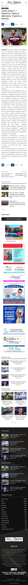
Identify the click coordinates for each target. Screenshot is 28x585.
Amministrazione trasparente (20, 580)
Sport (6, 6)
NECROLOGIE (12, 572)
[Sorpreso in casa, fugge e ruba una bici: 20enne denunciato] (5, 376)
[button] (2, 3)
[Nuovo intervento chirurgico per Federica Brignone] (5, 369)
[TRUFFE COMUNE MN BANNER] (14, 263)
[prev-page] (2, 210)
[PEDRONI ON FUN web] (14, 272)
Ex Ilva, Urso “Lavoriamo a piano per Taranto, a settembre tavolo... (20, 418)
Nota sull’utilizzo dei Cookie (7, 580)
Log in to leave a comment (14, 219)
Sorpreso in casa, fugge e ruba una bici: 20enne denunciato (7, 418)
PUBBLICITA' (8, 574)
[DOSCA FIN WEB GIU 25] (14, 303)
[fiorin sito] (14, 351)
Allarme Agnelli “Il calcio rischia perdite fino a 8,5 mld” (21, 175)
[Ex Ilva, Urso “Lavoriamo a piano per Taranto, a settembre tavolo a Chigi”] (5, 383)
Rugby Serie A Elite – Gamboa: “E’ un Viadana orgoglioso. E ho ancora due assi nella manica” (17, 187)
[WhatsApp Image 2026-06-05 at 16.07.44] (14, 241)
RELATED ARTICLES (6, 182)
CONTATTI (5, 572)
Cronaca (3, 414)
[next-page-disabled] (5, 210)
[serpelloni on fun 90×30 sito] (14, 343)
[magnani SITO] (14, 281)
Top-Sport (6, 8)
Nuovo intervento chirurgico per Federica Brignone (20, 403)
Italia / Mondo (17, 399)
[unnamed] (14, 334)
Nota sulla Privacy (11, 579)
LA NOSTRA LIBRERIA (18, 574)
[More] (21, 24)
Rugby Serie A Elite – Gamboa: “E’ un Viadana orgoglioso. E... (7, 403)
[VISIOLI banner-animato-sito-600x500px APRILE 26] (14, 323)
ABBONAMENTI (22, 572)
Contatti (17, 579)
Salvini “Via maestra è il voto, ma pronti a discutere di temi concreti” (7, 175)
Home (2, 6)
